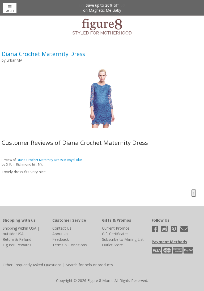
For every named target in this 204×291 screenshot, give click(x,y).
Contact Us (61, 228)
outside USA (13, 233)
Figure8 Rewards (17, 244)
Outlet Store (112, 244)
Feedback (60, 239)
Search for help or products (89, 264)
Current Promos (116, 228)
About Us (60, 233)
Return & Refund (17, 239)
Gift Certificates (115, 233)
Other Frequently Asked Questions (32, 264)
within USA (27, 228)
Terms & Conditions (69, 244)
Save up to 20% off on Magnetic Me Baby (102, 8)
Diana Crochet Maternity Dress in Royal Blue (50, 160)
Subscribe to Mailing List (123, 239)
